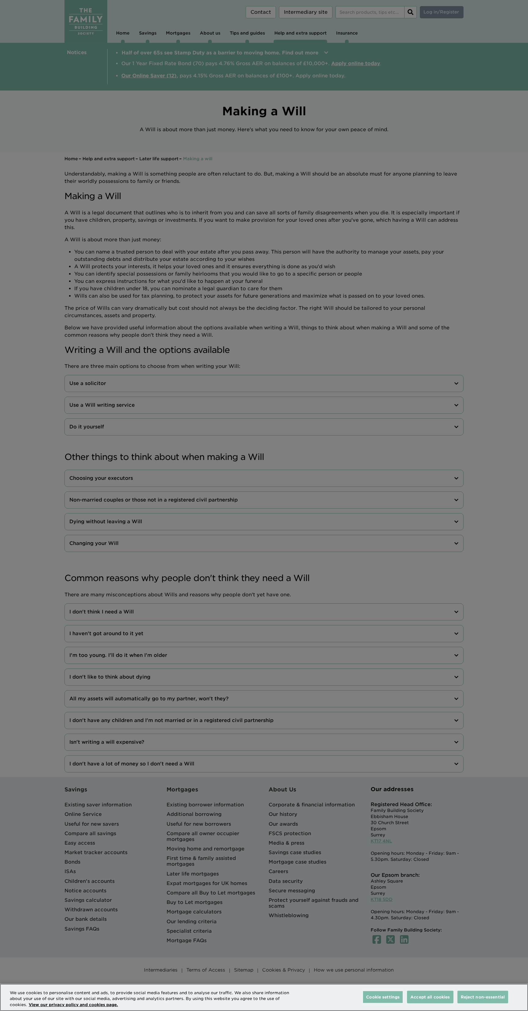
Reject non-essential (483, 996)
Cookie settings (383, 996)
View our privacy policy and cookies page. (73, 1004)
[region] (264, 997)
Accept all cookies (430, 996)
